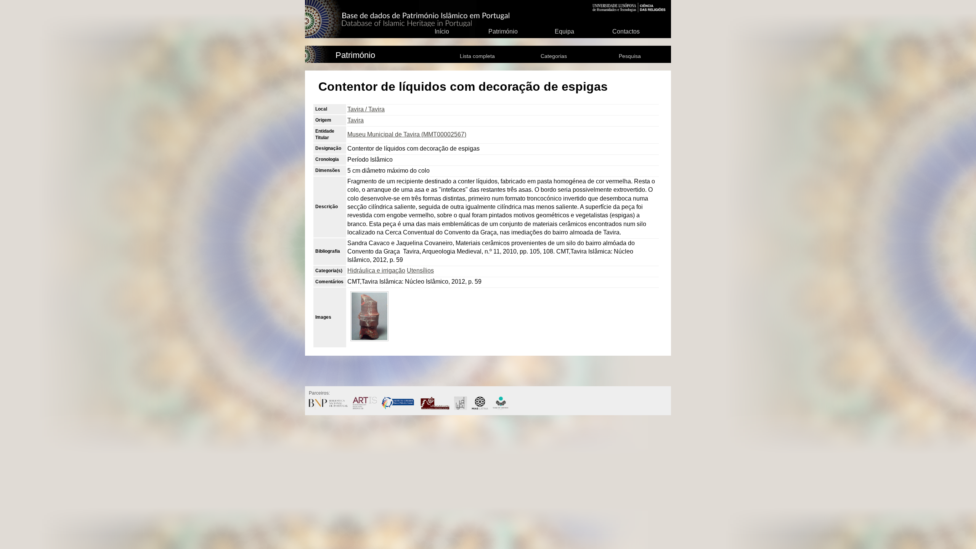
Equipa (564, 31)
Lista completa (477, 56)
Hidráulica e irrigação (376, 270)
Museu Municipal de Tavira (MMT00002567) (406, 134)
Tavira (355, 120)
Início (442, 31)
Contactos (626, 31)
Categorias (554, 56)
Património (503, 31)
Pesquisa (630, 56)
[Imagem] (369, 342)
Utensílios (420, 270)
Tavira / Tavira (366, 109)
